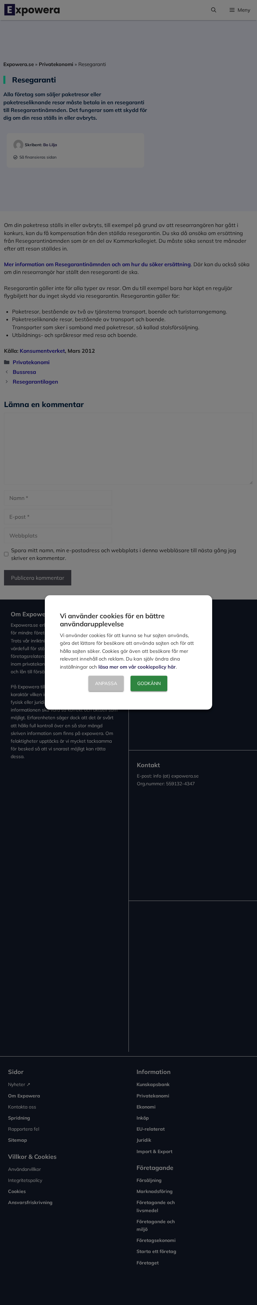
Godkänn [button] (149, 684)
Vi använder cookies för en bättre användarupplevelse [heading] (112, 620)
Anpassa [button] (106, 684)
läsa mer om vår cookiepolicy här (137, 667)
